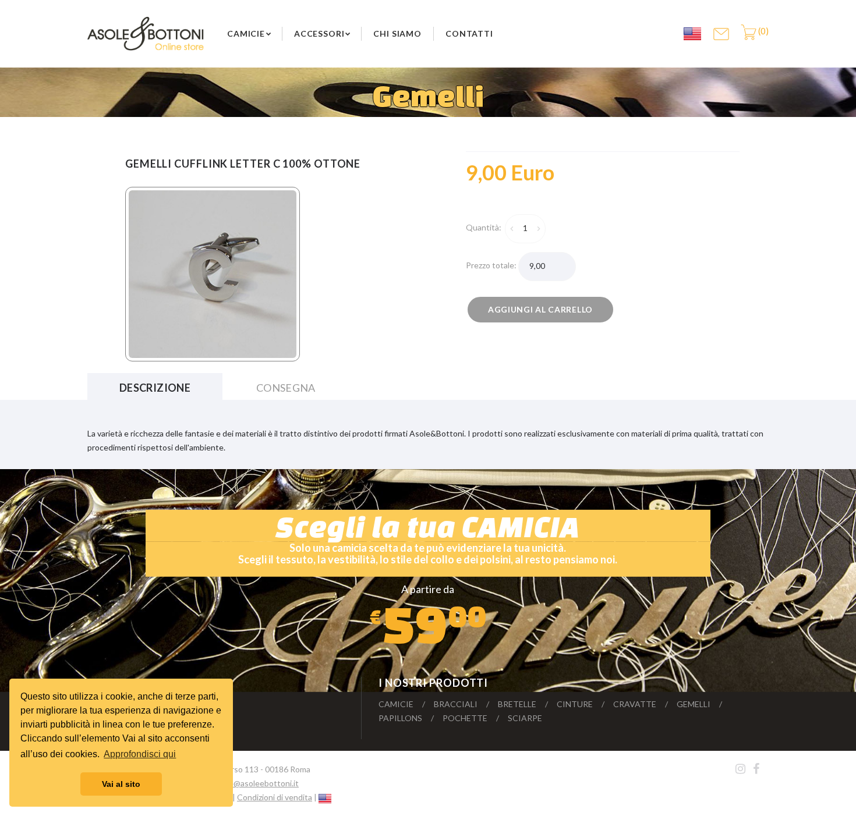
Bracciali (455, 704)
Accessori (319, 33)
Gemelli (693, 704)
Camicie (246, 33)
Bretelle (517, 704)
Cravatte (634, 704)
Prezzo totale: (492, 265)
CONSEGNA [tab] (286, 387)
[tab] (519, 173)
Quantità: (485, 227)
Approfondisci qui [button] (140, 754)
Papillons (400, 718)
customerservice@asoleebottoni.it (235, 783)
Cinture (575, 704)
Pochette (465, 718)
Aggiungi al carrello (540, 309)
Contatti (469, 33)
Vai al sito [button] (121, 784)
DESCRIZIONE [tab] (154, 387)
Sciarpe (525, 718)
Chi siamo (397, 33)
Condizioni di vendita (274, 797)
